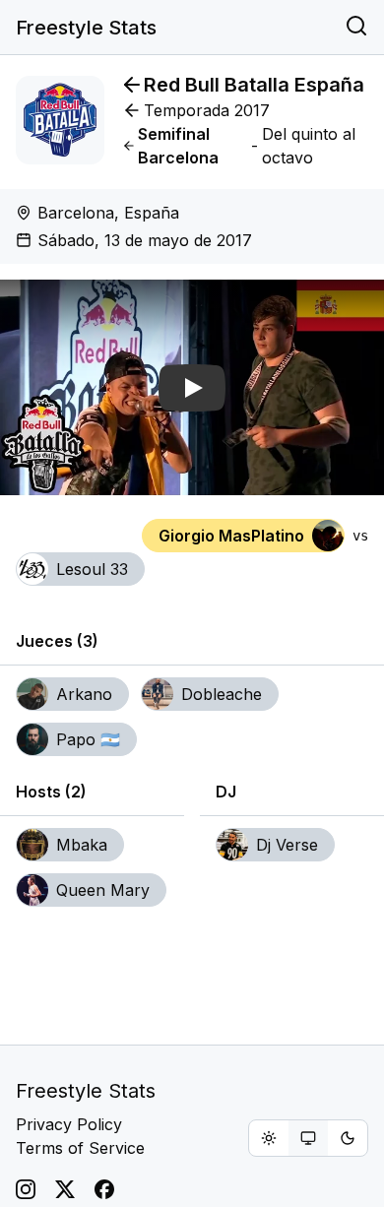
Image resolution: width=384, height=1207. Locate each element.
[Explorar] (356, 27)
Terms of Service (80, 1148)
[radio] (268, 1138)
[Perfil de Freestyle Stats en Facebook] (104, 1189)
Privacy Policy (69, 1124)
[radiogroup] (308, 1138)
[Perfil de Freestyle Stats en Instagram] (25, 1189)
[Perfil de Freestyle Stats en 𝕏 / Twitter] (65, 1189)
